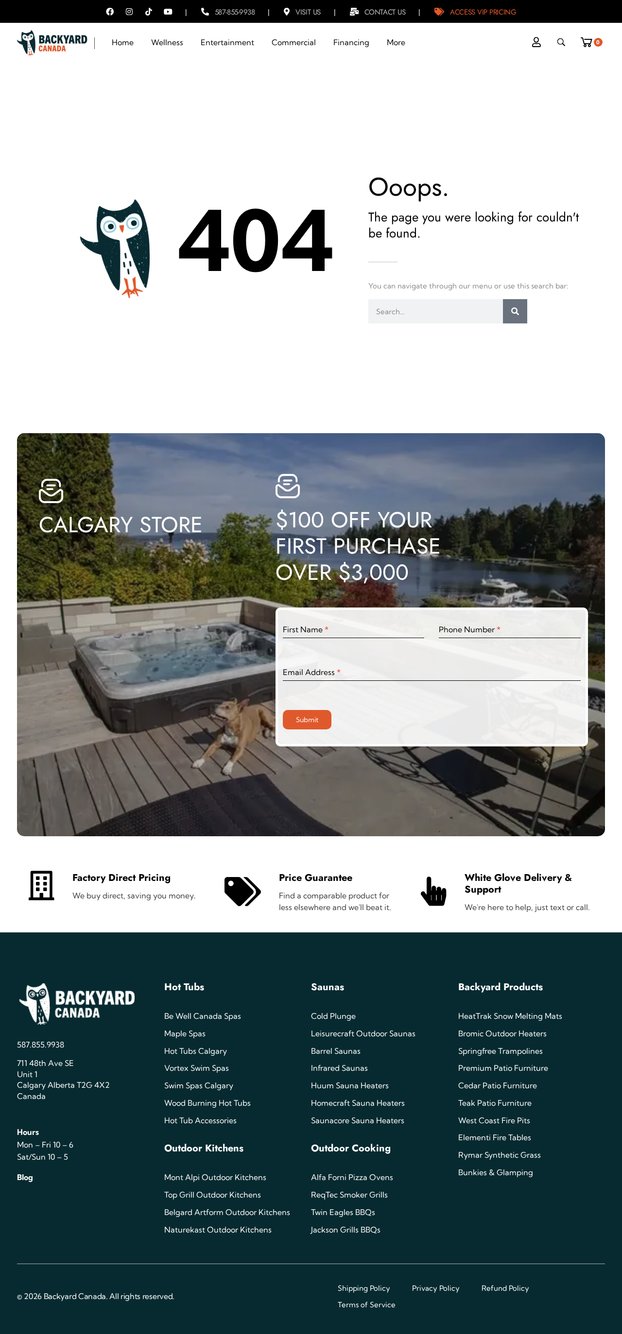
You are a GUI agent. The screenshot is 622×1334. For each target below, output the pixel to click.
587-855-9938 (235, 12)
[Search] (515, 311)
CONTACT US (385, 12)
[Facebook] (110, 12)
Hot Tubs (184, 987)
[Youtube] (168, 12)
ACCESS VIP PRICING (483, 12)
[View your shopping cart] (589, 39)
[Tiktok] (149, 12)
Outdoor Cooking (351, 1148)
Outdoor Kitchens (203, 1148)
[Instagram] (129, 12)
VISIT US (307, 12)
